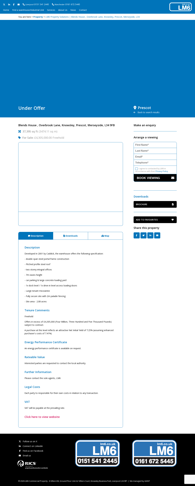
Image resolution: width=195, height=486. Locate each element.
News (73, 10)
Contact (83, 10)
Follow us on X (29, 441)
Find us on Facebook (32, 450)
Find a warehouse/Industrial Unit (28, 10)
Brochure (141, 204)
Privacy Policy (162, 171)
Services (51, 10)
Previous (14, 177)
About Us (62, 10)
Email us (26, 455)
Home (6, 10)
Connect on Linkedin (32, 446)
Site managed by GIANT (140, 481)
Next (127, 177)
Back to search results (148, 112)
